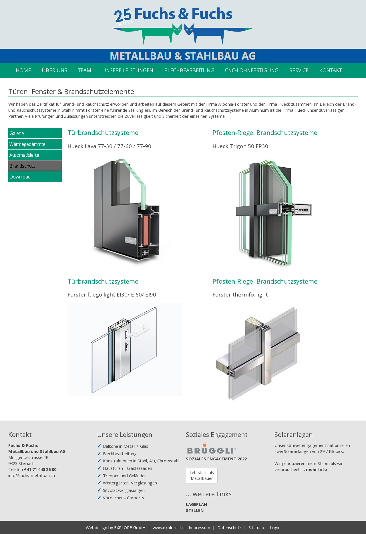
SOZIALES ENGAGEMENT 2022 (216, 459)
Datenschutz (229, 527)
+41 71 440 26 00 (40, 469)
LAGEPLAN (196, 504)
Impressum (199, 527)
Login (275, 527)
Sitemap (256, 527)
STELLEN (195, 510)
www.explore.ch (168, 527)
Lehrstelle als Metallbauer (202, 475)
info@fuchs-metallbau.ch (31, 475)
